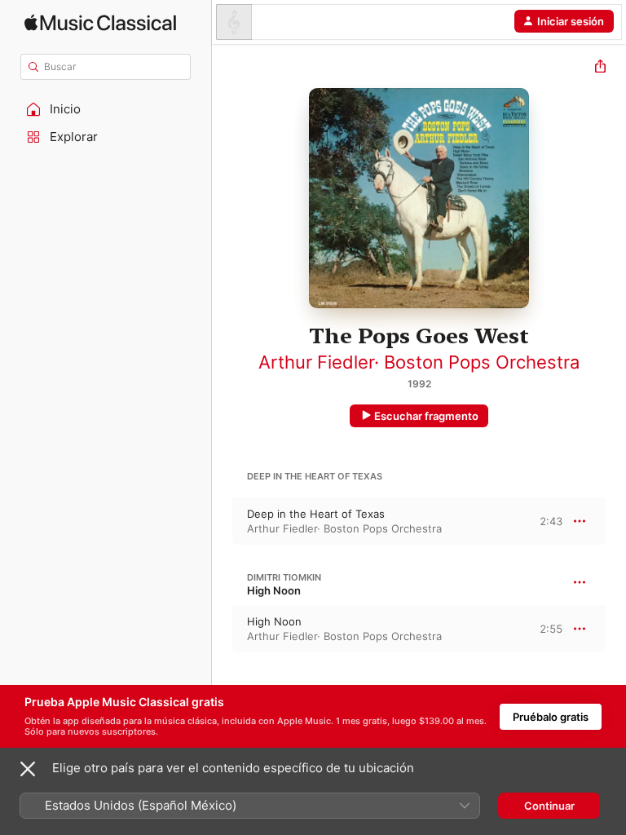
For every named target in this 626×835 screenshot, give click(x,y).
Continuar (549, 805)
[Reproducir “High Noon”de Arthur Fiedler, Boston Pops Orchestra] (222, 628)
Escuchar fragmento (426, 415)
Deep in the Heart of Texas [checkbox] (316, 513)
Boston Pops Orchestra (482, 362)
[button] (106, 109)
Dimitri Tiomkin (284, 577)
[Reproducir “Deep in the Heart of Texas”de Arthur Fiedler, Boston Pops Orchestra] (222, 521)
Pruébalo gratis (551, 716)
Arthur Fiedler (316, 362)
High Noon (274, 590)
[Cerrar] (27, 769)
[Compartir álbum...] (600, 68)
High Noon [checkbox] (274, 621)
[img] (100, 22)
